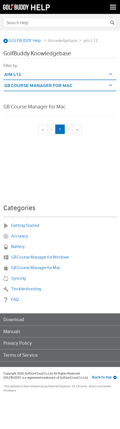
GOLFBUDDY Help (24, 40)
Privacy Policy (17, 343)
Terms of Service (20, 355)
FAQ (15, 299)
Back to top (102, 377)
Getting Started (25, 225)
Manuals (11, 331)
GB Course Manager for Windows (40, 257)
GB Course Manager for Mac (34, 106)
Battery (18, 246)
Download (13, 319)
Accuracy (19, 236)
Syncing (18, 278)
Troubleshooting (26, 288)
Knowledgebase (62, 40)
